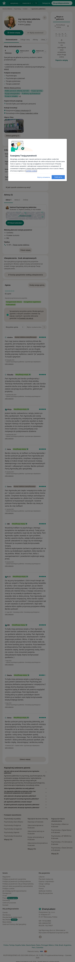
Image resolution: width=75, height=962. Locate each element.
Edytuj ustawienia (43, 177)
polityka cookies (31, 171)
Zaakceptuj (58, 177)
